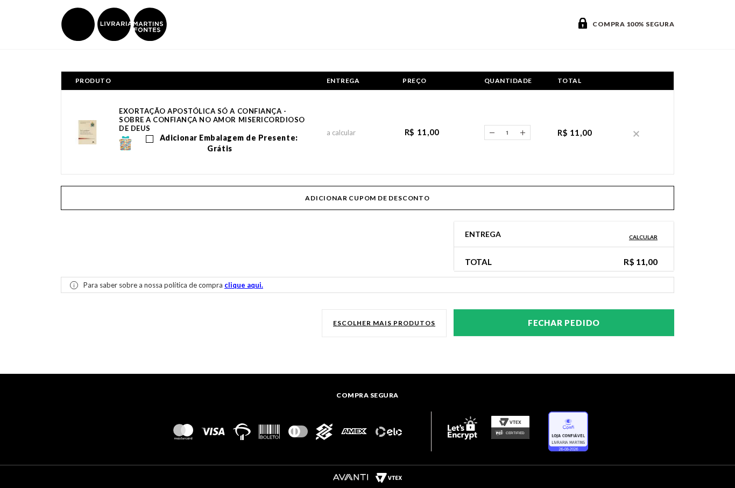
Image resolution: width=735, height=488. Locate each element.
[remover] (636, 133)
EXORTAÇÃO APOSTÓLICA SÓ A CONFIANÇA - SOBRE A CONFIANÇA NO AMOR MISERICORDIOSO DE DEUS (212, 120)
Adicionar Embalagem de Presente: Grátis (228, 143)
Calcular (643, 237)
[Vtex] (388, 477)
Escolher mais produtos (384, 323)
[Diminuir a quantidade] (491, 132)
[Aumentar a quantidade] (523, 132)
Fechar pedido (564, 322)
